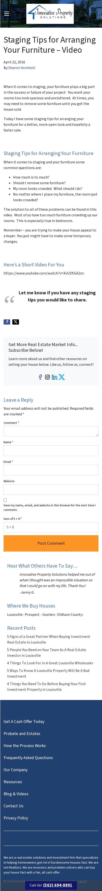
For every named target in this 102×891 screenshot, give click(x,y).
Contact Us (13, 806)
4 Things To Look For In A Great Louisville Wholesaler (50, 663)
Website (9, 481)
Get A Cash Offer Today (24, 722)
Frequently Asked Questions (28, 758)
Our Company (16, 770)
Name (8, 442)
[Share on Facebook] (7, 322)
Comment (11, 423)
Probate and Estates (22, 734)
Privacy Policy (16, 818)
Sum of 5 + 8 (13, 519)
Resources (13, 782)
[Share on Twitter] (15, 322)
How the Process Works (25, 746)
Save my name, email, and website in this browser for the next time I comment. (50, 507)
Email (8, 462)
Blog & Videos (16, 794)
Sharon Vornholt (21, 67)
